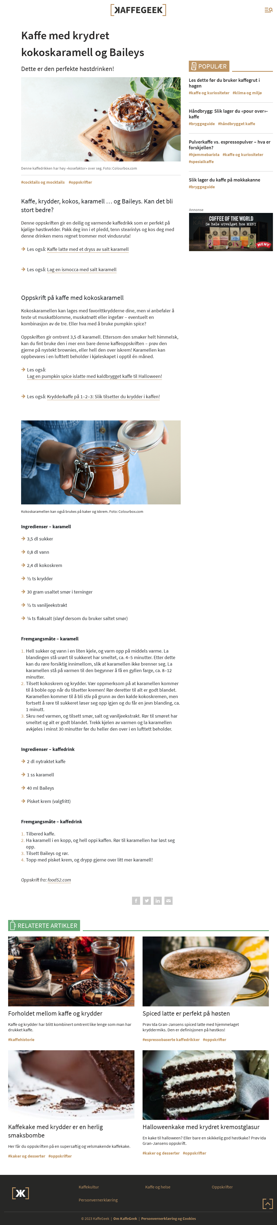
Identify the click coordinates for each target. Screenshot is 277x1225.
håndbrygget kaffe (237, 123)
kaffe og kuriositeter (210, 92)
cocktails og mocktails (44, 182)
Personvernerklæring (98, 1200)
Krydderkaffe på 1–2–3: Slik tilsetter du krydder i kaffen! (103, 396)
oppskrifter (81, 182)
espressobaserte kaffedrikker (172, 1039)
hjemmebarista (205, 154)
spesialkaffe (202, 161)
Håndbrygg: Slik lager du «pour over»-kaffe (228, 113)
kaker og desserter (27, 1156)
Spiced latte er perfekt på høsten (186, 1013)
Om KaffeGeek (125, 1218)
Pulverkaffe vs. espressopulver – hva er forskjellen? (230, 144)
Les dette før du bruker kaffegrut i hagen (224, 83)
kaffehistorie (22, 1039)
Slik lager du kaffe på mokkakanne (224, 180)
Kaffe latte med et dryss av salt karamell (88, 249)
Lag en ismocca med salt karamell (82, 269)
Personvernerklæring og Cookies (168, 1218)
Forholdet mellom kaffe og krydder (55, 1013)
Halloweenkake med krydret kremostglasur (201, 1127)
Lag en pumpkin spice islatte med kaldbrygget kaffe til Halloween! (94, 376)
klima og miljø (248, 92)
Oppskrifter (222, 1187)
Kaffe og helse (157, 1187)
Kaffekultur (89, 1187)
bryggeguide (203, 123)
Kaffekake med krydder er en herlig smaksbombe (55, 1131)
